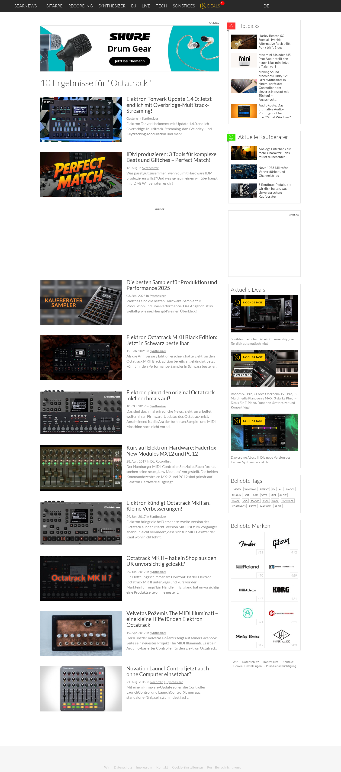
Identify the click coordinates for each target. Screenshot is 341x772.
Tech (161, 5)
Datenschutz (250, 662)
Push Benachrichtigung (281, 666)
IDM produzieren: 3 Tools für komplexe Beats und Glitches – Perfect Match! (171, 157)
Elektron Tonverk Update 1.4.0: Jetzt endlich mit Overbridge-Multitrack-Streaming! (169, 105)
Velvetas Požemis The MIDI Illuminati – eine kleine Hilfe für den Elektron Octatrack (172, 619)
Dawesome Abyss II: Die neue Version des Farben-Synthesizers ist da (260, 441)
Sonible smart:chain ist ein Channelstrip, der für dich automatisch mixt (262, 323)
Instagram (291, 5)
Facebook (300, 5)
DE (267, 5)
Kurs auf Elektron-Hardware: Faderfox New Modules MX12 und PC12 (171, 450)
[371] (248, 613)
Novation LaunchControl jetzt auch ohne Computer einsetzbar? (167, 671)
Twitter (311, 5)
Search (333, 6)
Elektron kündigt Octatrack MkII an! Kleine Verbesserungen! (168, 505)
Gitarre (54, 5)
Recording (80, 5)
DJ (133, 5)
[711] (247, 543)
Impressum (270, 662)
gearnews (25, 5)
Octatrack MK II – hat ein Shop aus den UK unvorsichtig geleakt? (171, 561)
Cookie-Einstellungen (247, 666)
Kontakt (288, 662)
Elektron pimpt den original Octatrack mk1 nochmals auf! (170, 395)
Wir (235, 662)
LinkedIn (281, 5)
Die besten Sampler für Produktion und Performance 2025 (171, 285)
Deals (213, 5)
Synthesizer (111, 5)
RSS (322, 6)
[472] (281, 543)
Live (146, 5)
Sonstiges (184, 5)
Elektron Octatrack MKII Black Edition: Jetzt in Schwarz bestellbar (171, 340)
